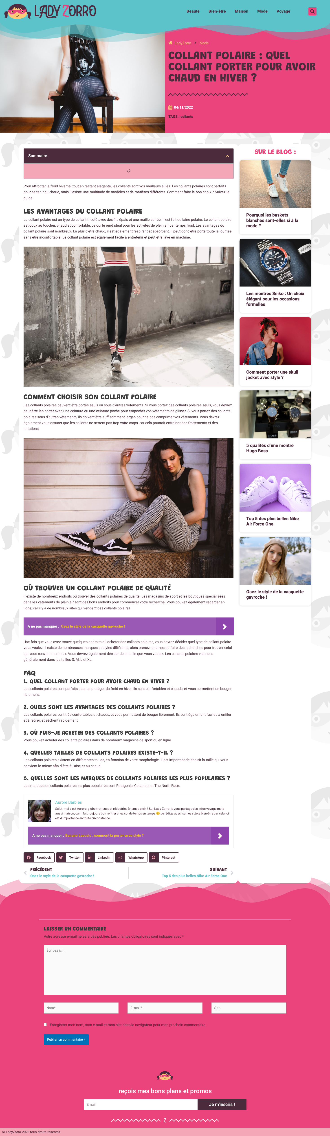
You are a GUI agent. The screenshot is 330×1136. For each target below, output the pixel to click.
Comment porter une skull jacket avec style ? (272, 375)
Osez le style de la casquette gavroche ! (275, 594)
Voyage (283, 11)
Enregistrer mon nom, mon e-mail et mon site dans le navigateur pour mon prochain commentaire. (128, 1025)
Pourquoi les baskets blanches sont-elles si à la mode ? (272, 220)
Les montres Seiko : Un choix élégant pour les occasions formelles (275, 299)
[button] (312, 11)
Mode (262, 11)
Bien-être (217, 11)
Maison (241, 11)
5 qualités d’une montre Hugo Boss (270, 448)
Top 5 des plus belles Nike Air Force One (272, 521)
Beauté (193, 11)
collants (186, 116)
